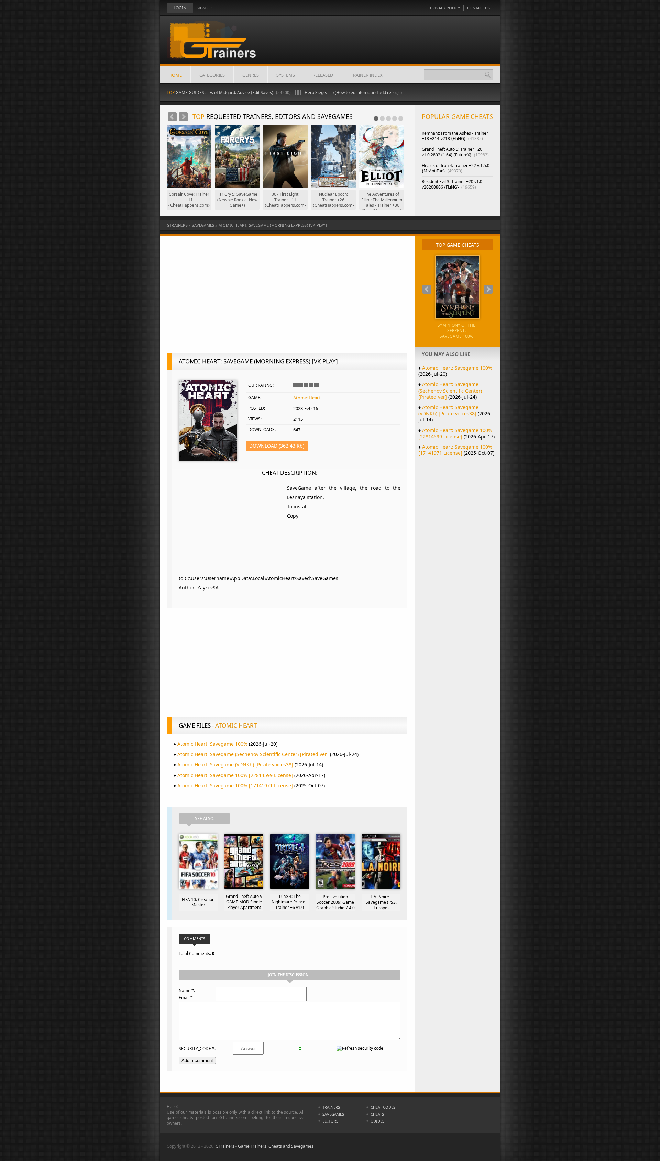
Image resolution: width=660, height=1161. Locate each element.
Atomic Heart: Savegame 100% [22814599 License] (235, 775)
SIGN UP (204, 7)
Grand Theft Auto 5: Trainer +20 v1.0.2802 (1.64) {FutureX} (455, 152)
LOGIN (180, 8)
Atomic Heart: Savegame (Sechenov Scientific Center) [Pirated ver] (253, 754)
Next (183, 116)
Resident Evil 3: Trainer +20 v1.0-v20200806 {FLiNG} (453, 184)
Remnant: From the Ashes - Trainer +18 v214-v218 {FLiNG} (455, 136)
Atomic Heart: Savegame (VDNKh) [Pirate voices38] (235, 764)
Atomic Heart (306, 398)
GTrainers (177, 225)
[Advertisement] (287, 298)
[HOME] (218, 45)
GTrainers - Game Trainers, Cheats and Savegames (265, 1146)
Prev (172, 116)
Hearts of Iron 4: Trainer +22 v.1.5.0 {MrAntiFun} (456, 168)
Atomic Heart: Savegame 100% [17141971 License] (235, 785)
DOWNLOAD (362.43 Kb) (276, 445)
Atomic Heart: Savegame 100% (212, 744)
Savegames (203, 225)
